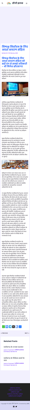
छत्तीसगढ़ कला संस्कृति (15, 396)
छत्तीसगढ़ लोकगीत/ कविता (15, 394)
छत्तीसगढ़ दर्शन (15, 392)
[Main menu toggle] (26, 3)
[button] (2, 3)
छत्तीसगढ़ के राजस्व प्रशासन (13, 347)
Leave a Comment (9, 350)
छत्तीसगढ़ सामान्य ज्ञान (15, 390)
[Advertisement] (15, 23)
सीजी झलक (17, 3)
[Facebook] (13, 406)
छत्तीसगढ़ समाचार (15, 388)
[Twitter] (16, 406)
